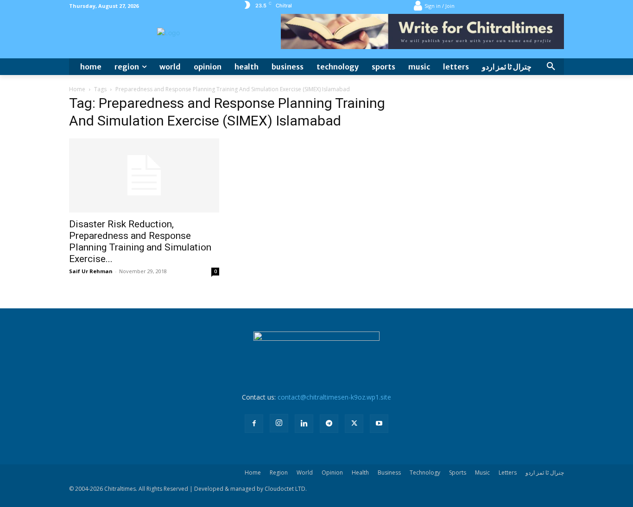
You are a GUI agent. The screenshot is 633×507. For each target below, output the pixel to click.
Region (279, 472)
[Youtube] (379, 423)
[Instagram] (279, 423)
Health (360, 472)
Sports (457, 472)
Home (77, 89)
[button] (551, 66)
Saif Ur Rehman (91, 271)
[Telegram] (329, 423)
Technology (425, 472)
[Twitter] (354, 423)
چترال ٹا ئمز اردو (544, 472)
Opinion (332, 472)
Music (482, 472)
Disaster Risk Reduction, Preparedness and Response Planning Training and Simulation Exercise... (140, 241)
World (305, 472)
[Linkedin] (304, 423)
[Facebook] (254, 423)
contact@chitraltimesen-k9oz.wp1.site (334, 397)
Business (389, 472)
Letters (508, 472)
